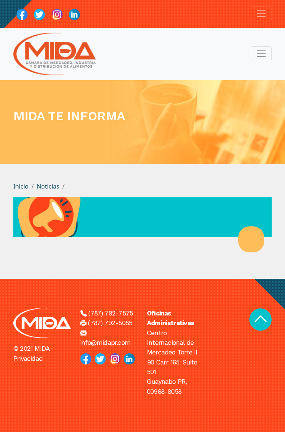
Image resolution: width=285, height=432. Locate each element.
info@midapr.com (105, 342)
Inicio (21, 186)
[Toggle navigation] (261, 13)
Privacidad (28, 358)
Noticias (48, 186)
